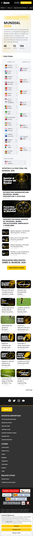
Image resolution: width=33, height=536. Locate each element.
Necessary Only (17, 529)
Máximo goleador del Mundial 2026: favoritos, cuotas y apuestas (20, 231)
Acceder (17, 2)
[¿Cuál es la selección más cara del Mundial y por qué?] (23, 320)
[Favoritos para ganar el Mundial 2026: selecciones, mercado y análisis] (16, 209)
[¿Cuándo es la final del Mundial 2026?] (23, 355)
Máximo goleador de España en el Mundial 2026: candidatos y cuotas (19, 245)
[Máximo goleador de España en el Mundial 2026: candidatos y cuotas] (5, 246)
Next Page (29, 390)
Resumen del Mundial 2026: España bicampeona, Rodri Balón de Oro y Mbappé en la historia (24, 292)
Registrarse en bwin (16, 268)
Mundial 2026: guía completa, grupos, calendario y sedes (8, 292)
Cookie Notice (8, 521)
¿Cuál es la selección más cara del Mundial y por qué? (24, 328)
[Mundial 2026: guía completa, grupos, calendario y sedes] (8, 284)
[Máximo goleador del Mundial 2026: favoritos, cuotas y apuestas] (5, 232)
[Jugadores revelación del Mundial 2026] (8, 338)
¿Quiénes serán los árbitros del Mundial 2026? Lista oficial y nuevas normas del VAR (24, 310)
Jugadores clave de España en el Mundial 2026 (8, 363)
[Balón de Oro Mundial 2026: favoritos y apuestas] (5, 239)
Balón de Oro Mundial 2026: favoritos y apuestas (19, 238)
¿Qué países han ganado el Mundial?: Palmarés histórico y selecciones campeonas (8, 328)
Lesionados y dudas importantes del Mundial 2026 (24, 345)
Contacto (6, 409)
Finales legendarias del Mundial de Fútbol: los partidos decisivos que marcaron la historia (8, 310)
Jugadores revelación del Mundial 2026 (6, 345)
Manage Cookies (16, 533)
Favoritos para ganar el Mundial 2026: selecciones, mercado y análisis (15, 222)
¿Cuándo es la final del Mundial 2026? (23, 362)
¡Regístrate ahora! (26, 2)
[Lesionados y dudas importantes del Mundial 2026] (23, 338)
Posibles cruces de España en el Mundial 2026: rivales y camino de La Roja (19, 252)
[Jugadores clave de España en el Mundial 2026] (8, 355)
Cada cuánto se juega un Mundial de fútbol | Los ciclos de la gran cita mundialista (7, 381)
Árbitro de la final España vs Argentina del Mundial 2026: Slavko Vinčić (23, 381)
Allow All (16, 526)
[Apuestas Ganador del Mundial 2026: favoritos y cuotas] (16, 182)
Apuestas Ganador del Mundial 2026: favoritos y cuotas (16, 194)
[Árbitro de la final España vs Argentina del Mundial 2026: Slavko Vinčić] (23, 373)
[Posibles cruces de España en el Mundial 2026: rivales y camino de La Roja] (5, 253)
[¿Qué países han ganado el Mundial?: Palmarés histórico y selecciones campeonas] (8, 320)
